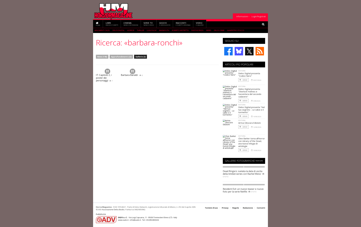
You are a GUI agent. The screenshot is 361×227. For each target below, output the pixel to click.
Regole (235, 208)
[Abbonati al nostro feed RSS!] (260, 51)
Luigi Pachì (151, 30)
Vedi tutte (259, 161)
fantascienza (197, 30)
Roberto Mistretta (180, 30)
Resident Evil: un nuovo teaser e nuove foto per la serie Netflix (243, 190)
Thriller (140, 30)
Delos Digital (119, 30)
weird (208, 30)
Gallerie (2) (141, 56)
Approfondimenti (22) (121, 56)
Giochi (164, 23)
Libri (112, 23)
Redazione (248, 208)
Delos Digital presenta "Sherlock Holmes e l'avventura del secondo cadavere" (249, 93)
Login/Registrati (258, 16)
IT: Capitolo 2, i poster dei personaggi (104, 77)
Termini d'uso (211, 208)
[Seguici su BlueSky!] (239, 51)
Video (200, 23)
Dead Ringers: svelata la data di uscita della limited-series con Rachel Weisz (242, 172)
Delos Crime (219, 30)
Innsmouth (164, 30)
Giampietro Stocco (235, 30)
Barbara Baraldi (132, 75)
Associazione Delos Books (113, 209)
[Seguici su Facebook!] (228, 51)
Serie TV (149, 23)
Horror (130, 30)
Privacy (225, 208)
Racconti (183, 23)
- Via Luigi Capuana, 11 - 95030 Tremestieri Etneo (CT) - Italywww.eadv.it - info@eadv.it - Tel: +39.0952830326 (147, 218)
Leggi (244, 80)
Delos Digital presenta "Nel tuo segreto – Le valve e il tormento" (251, 110)
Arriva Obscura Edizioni (249, 122)
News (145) (102, 56)
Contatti (261, 208)
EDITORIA (241, 70)
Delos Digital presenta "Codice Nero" (249, 74)
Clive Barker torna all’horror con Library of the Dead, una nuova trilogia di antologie (251, 142)
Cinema (131, 23)
